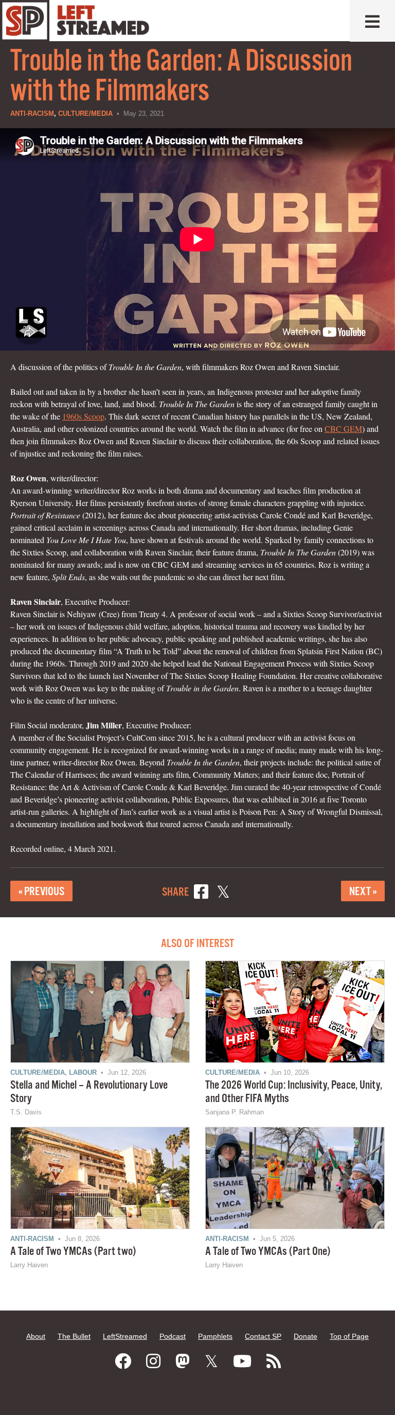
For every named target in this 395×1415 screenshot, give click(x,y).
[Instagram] (153, 1361)
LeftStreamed (125, 1336)
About (35, 1336)
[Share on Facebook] (201, 893)
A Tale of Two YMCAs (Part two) (73, 1251)
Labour (83, 1072)
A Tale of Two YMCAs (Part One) (267, 1251)
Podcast (172, 1336)
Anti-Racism (32, 113)
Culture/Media (85, 113)
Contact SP (263, 1336)
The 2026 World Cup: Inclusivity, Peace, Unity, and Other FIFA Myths (293, 1092)
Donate (305, 1336)
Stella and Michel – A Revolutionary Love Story (89, 1092)
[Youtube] (242, 1361)
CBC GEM (343, 428)
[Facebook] (123, 1361)
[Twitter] (211, 1361)
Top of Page (349, 1336)
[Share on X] (223, 893)
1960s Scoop (83, 416)
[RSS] (273, 1361)
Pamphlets (215, 1336)
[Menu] (372, 21)
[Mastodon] (182, 1361)
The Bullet (74, 1336)
